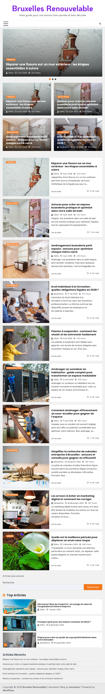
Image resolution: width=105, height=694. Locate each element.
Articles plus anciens (13, 576)
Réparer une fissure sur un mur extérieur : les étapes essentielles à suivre (47, 66)
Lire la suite (56, 191)
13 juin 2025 (59, 643)
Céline (11, 73)
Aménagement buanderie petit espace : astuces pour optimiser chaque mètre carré (27, 140)
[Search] (100, 24)
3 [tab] (55, 79)
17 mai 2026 (78, 147)
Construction (14, 368)
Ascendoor (74, 687)
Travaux (11, 60)
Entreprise (63, 132)
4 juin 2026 (22, 73)
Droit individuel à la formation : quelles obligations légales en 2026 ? (77, 140)
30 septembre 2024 (62, 626)
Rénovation (12, 132)
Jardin (10, 330)
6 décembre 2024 (56, 608)
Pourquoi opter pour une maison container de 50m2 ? (64, 605)
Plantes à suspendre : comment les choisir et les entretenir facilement (74, 332)
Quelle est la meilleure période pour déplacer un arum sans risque (74, 538)
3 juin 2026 (73, 112)
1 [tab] (50, 79)
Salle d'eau (63, 97)
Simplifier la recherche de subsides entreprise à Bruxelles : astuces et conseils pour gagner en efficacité (74, 455)
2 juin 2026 (22, 147)
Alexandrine (64, 147)
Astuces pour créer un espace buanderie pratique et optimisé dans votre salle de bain (77, 104)
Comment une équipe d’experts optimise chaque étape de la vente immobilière (68, 638)
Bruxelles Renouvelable (52, 8)
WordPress (8, 690)
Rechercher (8, 582)
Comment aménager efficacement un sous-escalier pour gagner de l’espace (74, 413)
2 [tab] (52, 79)
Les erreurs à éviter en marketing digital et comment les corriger (72, 497)
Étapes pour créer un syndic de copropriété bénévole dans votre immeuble (66, 622)
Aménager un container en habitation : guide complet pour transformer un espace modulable (73, 372)
